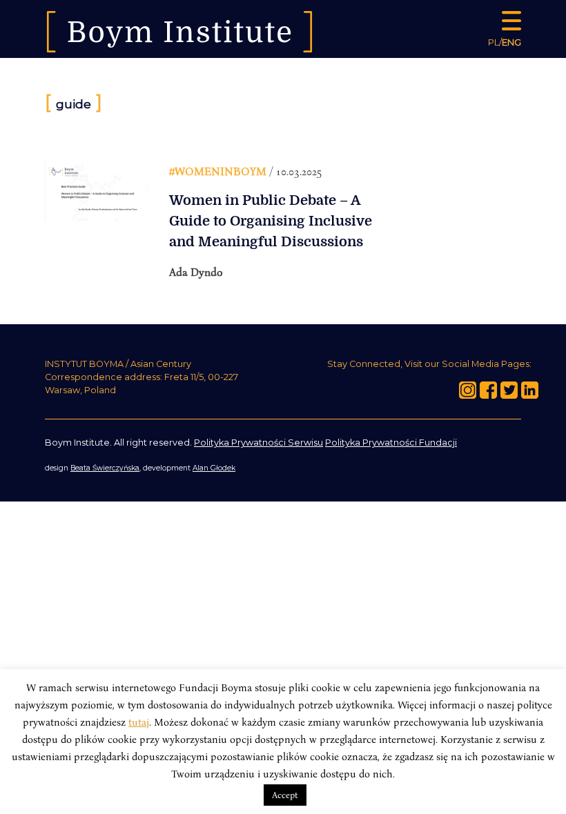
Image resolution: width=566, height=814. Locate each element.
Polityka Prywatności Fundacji (391, 442)
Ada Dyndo (196, 272)
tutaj (138, 721)
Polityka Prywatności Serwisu (258, 442)
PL (493, 42)
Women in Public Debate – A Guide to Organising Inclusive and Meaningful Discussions (270, 221)
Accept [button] (285, 794)
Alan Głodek (214, 468)
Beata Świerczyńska (104, 468)
